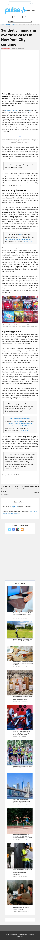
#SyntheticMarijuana (16, 419)
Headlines (8, 24)
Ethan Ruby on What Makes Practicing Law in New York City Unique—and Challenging (21, 801)
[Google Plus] (17, 529)
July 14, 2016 (28, 242)
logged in (15, 507)
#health (26, 424)
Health (13, 24)
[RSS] (21, 529)
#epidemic (26, 419)
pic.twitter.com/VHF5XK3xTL (20, 426)
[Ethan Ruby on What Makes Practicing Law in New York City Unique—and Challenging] (20, 786)
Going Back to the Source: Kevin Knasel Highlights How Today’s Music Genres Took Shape (21, 733)
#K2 (20, 235)
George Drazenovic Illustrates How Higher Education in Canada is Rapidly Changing (22, 907)
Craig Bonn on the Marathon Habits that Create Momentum (22, 767)
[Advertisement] (20, 71)
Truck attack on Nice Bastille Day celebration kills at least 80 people (9, 489)
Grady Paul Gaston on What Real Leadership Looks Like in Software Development (22, 614)
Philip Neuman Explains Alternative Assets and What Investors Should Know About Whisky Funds (22, 698)
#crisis (7, 426)
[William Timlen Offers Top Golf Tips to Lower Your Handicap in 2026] (20, 630)
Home (2, 24)
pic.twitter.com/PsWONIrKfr (20, 239)
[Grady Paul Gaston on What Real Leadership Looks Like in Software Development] (20, 599)
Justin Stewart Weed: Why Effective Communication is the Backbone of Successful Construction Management (22, 872)
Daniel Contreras (6, 48)
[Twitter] (9, 529)
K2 (30, 110)
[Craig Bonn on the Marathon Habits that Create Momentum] (20, 752)
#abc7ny (8, 239)
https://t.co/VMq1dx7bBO (15, 424)
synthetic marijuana (11, 110)
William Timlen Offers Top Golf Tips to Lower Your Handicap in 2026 (22, 640)
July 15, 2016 (23, 431)
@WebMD (18, 421)
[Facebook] (13, 529)
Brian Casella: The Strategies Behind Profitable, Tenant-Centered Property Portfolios (23, 663)
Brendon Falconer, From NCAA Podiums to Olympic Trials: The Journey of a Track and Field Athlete (22, 836)
